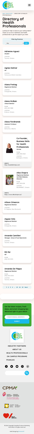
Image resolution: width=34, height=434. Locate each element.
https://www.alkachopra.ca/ (13, 193)
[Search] (27, 373)
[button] (29, 5)
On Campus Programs (17, 356)
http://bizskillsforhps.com (12, 164)
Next (26, 287)
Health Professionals (17, 353)
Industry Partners (17, 346)
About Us (17, 349)
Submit (17, 321)
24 (20, 287)
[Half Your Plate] (8, 5)
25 (22, 287)
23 (17, 287)
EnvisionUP (21, 431)
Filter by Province (17, 39)
